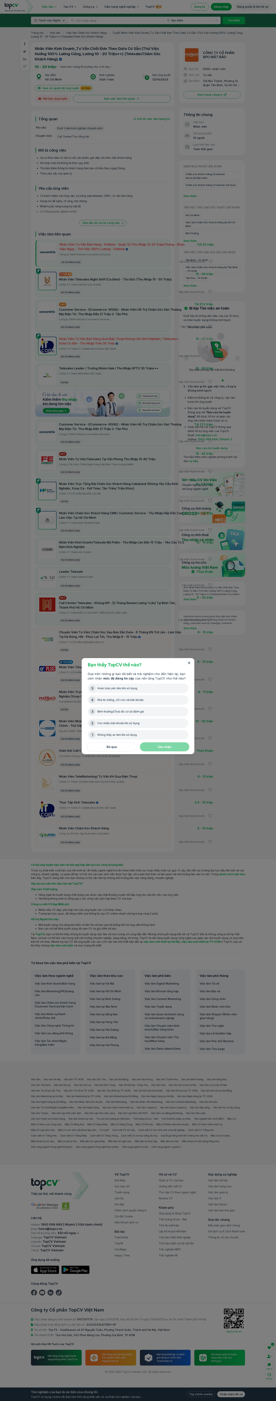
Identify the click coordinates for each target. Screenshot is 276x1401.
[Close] (189, 663)
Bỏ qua (112, 747)
